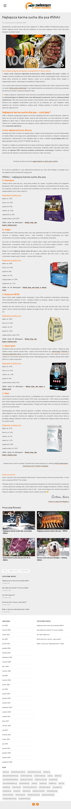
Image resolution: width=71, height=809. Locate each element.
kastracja (53, 779)
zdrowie (26, 791)
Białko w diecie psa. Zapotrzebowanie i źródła (15, 609)
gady (50, 776)
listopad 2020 (6, 653)
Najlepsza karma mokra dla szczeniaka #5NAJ (15, 581)
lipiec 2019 (5, 721)
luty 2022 (5, 625)
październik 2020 (7, 657)
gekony (58, 776)
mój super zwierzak (10, 783)
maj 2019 (5, 730)
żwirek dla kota (38, 791)
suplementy (57, 787)
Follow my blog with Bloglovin (58, 502)
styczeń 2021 (6, 644)
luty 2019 (5, 744)
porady (43, 783)
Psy (3, 23)
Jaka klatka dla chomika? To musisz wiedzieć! (15, 588)
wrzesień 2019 (6, 712)
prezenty (52, 783)
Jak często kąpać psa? (8, 595)
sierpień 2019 (6, 716)
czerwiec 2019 (6, 726)
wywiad (16, 791)
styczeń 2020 (6, 694)
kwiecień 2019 (6, 735)
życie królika (52, 791)
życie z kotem (8, 795)
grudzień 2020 (6, 648)
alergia (46, 772)
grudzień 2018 (6, 753)
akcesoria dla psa (34, 772)
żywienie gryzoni (34, 795)
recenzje (6, 787)
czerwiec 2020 (6, 671)
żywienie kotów (48, 795)
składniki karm (44, 787)
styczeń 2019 (6, 748)
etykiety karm (39, 776)
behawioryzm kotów (10, 776)
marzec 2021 (6, 634)
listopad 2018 (6, 757)
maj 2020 (5, 675)
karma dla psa (13, 571)
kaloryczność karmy (10, 779)
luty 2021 (5, 639)
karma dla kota (26, 779)
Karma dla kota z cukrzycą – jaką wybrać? (14, 602)
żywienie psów (24, 571)
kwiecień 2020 (6, 680)
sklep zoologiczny (30, 787)
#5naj (4, 571)
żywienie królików (9, 798)
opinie (34, 783)
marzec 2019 (6, 739)
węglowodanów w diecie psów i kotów (45, 161)
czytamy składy (26, 776)
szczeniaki (7, 791)
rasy (61, 783)
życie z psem (20, 795)
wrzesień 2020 (6, 662)
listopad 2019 (6, 703)
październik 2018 (7, 762)
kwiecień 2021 (6, 630)
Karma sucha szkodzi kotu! (17, 88)
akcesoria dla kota (18, 772)
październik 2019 (7, 707)
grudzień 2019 (6, 698)
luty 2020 (5, 689)
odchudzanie (24, 783)
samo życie (16, 787)
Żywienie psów (10, 23)
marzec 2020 (6, 685)
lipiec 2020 (5, 666)
